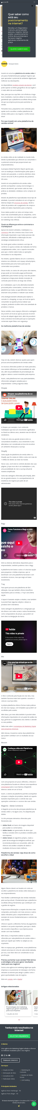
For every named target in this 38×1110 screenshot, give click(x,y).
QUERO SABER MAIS (19, 49)
